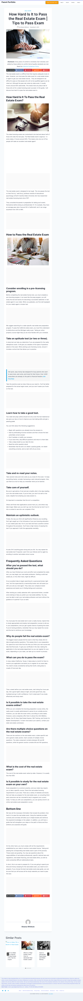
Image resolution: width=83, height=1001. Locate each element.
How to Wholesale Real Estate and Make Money (42, 956)
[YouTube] (3, 991)
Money (73, 2)
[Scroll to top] (79, 995)
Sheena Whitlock (25, 27)
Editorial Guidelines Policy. (31, 66)
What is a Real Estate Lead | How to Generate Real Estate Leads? (28, 956)
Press (57, 990)
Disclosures (52, 990)
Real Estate (28, 10)
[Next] (48, 954)
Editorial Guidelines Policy (28, 990)
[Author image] (18, 27)
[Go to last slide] (8, 954)
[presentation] (12, 945)
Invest (67, 2)
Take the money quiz (52, 2)
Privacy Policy (37, 990)
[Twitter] (8, 991)
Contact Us (62, 990)
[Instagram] (5, 991)
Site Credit (51, 993)
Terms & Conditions (45, 990)
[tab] (25, 968)
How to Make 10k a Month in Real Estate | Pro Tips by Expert (12, 956)
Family (78, 2)
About (61, 2)
